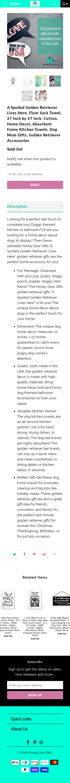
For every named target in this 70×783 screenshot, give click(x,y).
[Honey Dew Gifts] (35, 3)
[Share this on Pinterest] (34, 554)
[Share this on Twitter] (15, 554)
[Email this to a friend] (54, 554)
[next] (59, 41)
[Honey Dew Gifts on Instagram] (41, 742)
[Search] (56, 3)
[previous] (10, 41)
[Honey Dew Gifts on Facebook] (28, 742)
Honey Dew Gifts (40, 752)
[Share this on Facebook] (25, 554)
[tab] (35, 206)
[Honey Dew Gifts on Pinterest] (35, 742)
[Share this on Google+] (44, 554)
